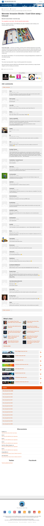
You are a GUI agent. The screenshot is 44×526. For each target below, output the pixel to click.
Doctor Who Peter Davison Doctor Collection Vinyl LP (13, 342)
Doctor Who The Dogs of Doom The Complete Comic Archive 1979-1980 (33, 342)
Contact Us (30, 522)
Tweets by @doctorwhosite (7, 462)
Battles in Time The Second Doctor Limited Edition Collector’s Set (13, 337)
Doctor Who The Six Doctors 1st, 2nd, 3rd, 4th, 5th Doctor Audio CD (14, 332)
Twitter (10, 513)
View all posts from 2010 (8, 420)
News (10, 69)
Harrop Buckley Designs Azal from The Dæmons (33, 332)
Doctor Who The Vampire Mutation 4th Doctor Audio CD (33, 327)
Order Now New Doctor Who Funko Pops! (33, 322)
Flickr (29, 513)
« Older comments (6, 87)
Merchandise (19, 513)
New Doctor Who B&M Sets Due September (14, 327)
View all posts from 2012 (8, 414)
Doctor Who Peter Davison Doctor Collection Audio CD (11, 453)
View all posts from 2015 (8, 405)
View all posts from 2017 (8, 399)
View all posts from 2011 (7, 417)
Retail (12, 69)
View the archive (7, 346)
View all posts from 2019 (8, 393)
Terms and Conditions (23, 522)
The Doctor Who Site (22, 508)
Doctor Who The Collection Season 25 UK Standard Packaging (32, 337)
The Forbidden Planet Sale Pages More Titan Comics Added (14, 322)
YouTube (34, 513)
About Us (34, 522)
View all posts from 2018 (8, 396)
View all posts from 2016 (8, 402)
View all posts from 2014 (8, 408)
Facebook (4, 513)
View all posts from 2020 (8, 390)
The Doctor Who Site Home (13, 522)
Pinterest (14, 513)
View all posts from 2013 (8, 411)
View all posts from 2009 (8, 423)
